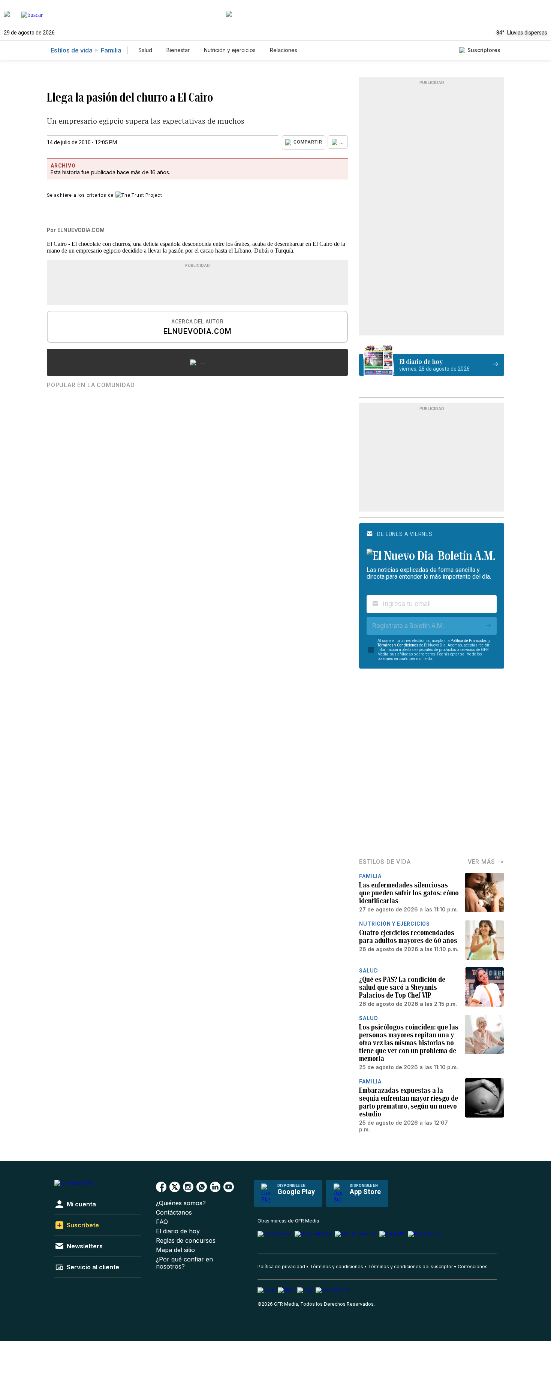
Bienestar (178, 50)
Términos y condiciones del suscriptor (410, 1266)
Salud (145, 50)
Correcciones (473, 1266)
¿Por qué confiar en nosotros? (184, 1263)
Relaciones (283, 50)
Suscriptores (483, 50)
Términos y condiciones (336, 1266)
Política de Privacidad (469, 641)
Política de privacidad (281, 1266)
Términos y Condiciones (397, 645)
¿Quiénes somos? (181, 1203)
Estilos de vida (72, 50)
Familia (111, 50)
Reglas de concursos (186, 1240)
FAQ (162, 1221)
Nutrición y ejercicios (230, 50)
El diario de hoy (178, 1231)
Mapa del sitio (175, 1250)
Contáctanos (174, 1212)
